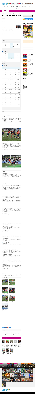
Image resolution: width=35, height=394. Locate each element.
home (23, 79)
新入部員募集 (29, 6)
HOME (4, 6)
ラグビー (5, 10)
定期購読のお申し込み (18, 6)
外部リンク (24, 85)
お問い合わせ (17, 8)
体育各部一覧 (12, 6)
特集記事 (8, 6)
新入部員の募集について (25, 87)
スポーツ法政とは (24, 6)
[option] (3, 365)
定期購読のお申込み (25, 86)
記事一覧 (24, 88)
